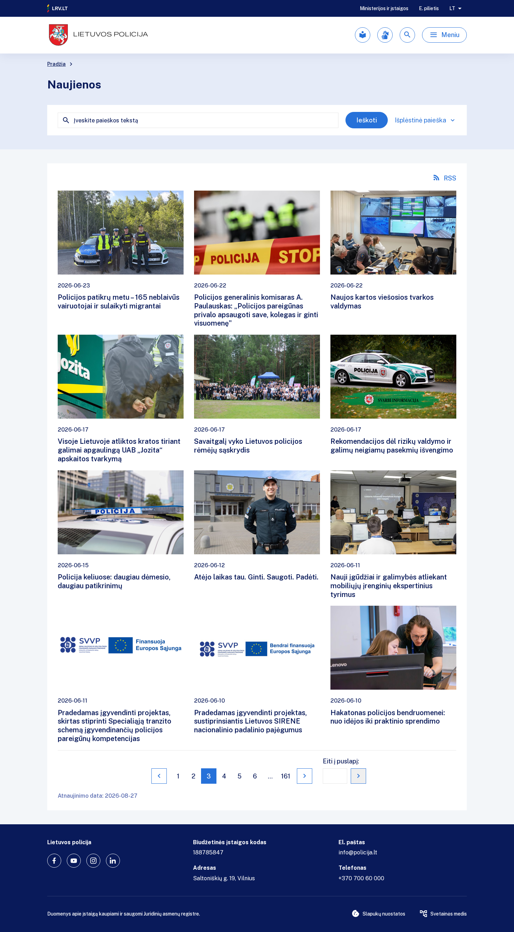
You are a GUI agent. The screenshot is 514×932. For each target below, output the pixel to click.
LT (452, 8)
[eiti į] (358, 776)
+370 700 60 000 (361, 878)
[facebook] (54, 861)
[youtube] (74, 861)
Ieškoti (366, 120)
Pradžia (56, 64)
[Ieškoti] (407, 35)
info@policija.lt (357, 852)
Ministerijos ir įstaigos (384, 8)
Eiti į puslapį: (341, 761)
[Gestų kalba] (385, 35)
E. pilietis (429, 8)
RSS (450, 178)
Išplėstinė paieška (420, 120)
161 (285, 776)
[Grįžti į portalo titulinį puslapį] (57, 8)
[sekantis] (304, 776)
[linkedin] (113, 861)
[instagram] (93, 861)
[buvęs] (159, 776)
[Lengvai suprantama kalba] (362, 35)
